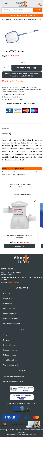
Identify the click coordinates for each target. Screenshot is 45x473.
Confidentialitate (10, 360)
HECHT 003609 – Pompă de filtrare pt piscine (19, 236)
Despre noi (7, 340)
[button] (39, 4)
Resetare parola (9, 313)
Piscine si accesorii (19, 19)
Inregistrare (8, 298)
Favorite (6, 293)
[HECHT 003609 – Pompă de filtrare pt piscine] (19, 215)
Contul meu (8, 303)
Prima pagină (6, 19)
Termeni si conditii (10, 365)
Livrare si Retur (9, 345)
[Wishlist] (34, 200)
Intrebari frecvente (11, 318)
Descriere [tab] (5, 128)
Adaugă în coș (23, 67)
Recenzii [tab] (6, 133)
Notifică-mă (19, 246)
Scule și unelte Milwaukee (13, 376)
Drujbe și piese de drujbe (13, 381)
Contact (6, 335)
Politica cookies (9, 355)
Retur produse (9, 308)
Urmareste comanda (11, 323)
